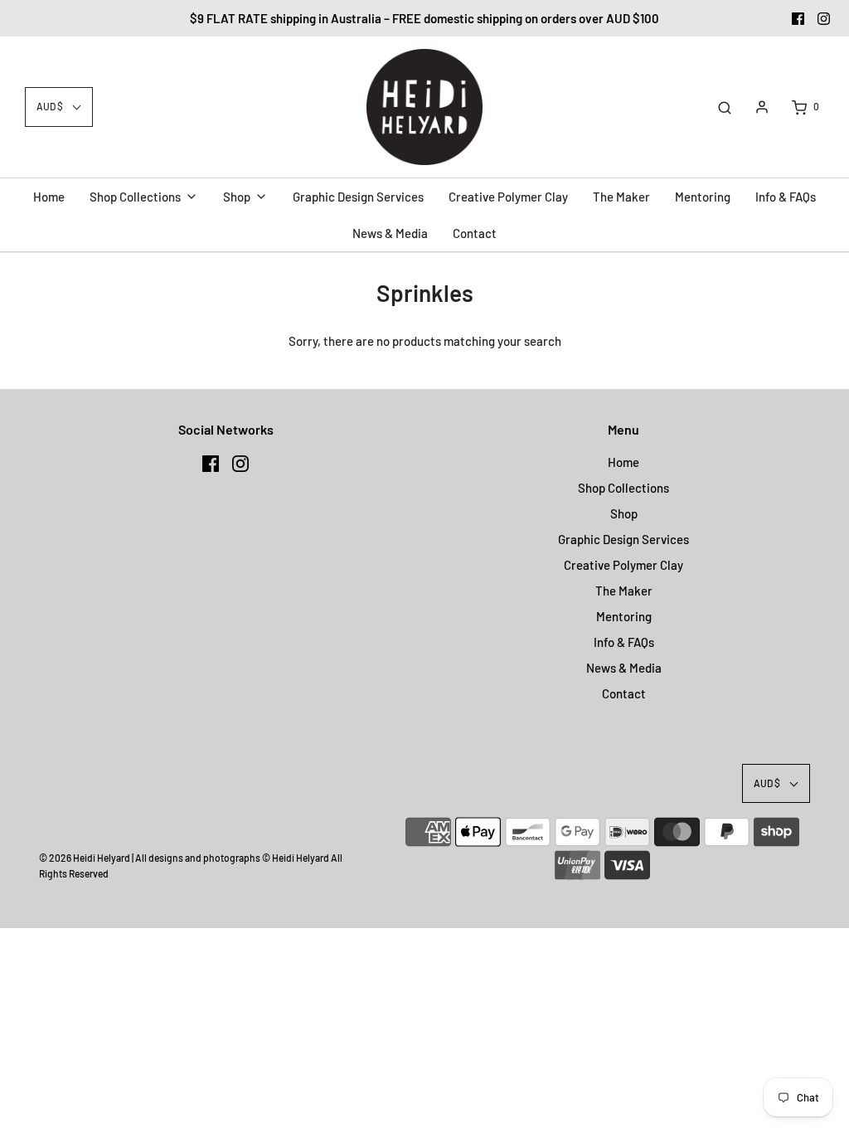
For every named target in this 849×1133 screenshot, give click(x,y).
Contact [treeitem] (475, 233)
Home (623, 462)
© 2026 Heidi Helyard (84, 857)
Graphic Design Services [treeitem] (358, 196)
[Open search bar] (725, 107)
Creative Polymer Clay (623, 564)
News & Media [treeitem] (390, 233)
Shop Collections (623, 487)
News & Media (624, 667)
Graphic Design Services (623, 539)
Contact (624, 693)
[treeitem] (144, 196)
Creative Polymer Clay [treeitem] (508, 196)
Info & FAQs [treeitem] (785, 196)
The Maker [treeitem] (621, 196)
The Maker (624, 590)
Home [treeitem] (49, 196)
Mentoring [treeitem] (702, 196)
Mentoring (624, 616)
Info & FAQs (624, 642)
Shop (624, 513)
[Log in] (762, 107)
